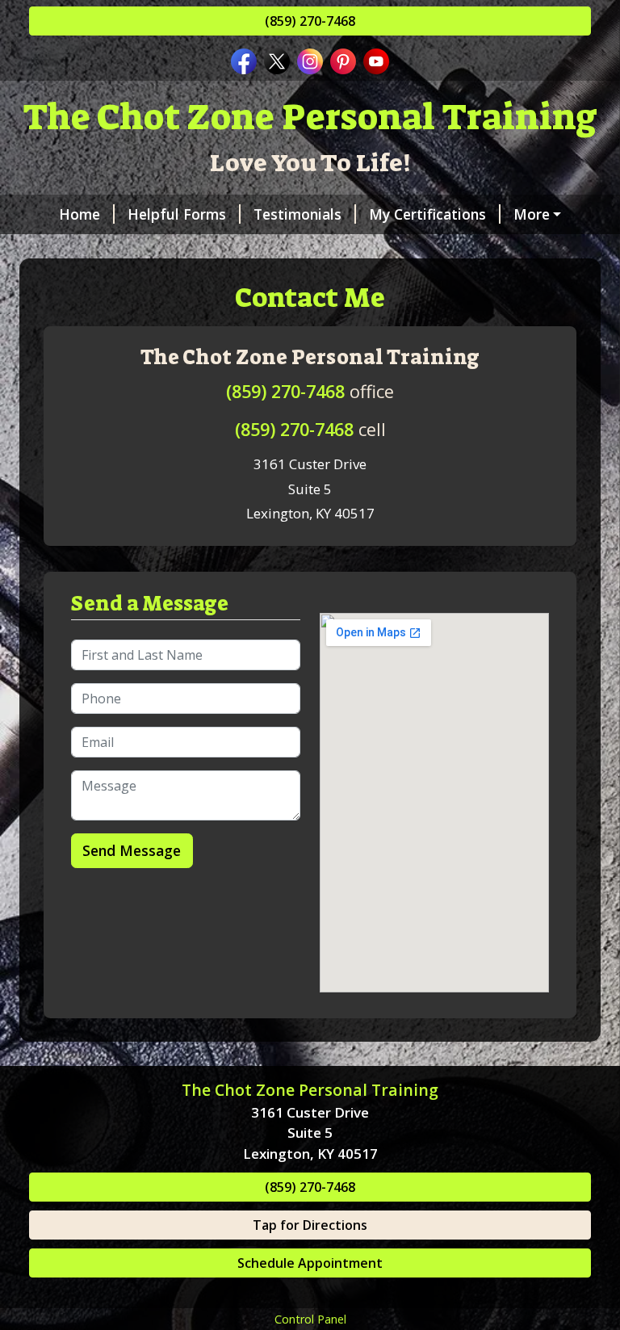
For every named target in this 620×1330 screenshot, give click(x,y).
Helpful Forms (177, 214)
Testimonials (297, 214)
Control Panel (310, 1319)
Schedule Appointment (310, 1263)
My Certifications (427, 214)
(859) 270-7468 (310, 21)
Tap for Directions (310, 1225)
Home (79, 214)
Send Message (131, 850)
